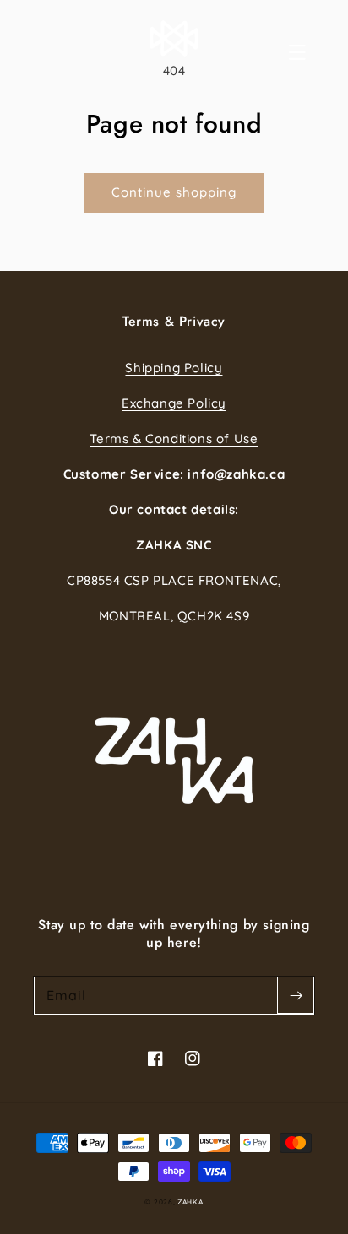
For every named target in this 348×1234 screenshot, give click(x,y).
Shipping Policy (173, 368)
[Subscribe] (295, 995)
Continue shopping (174, 192)
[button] (315, 52)
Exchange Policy (174, 403)
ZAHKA (190, 1202)
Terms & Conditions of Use (174, 438)
